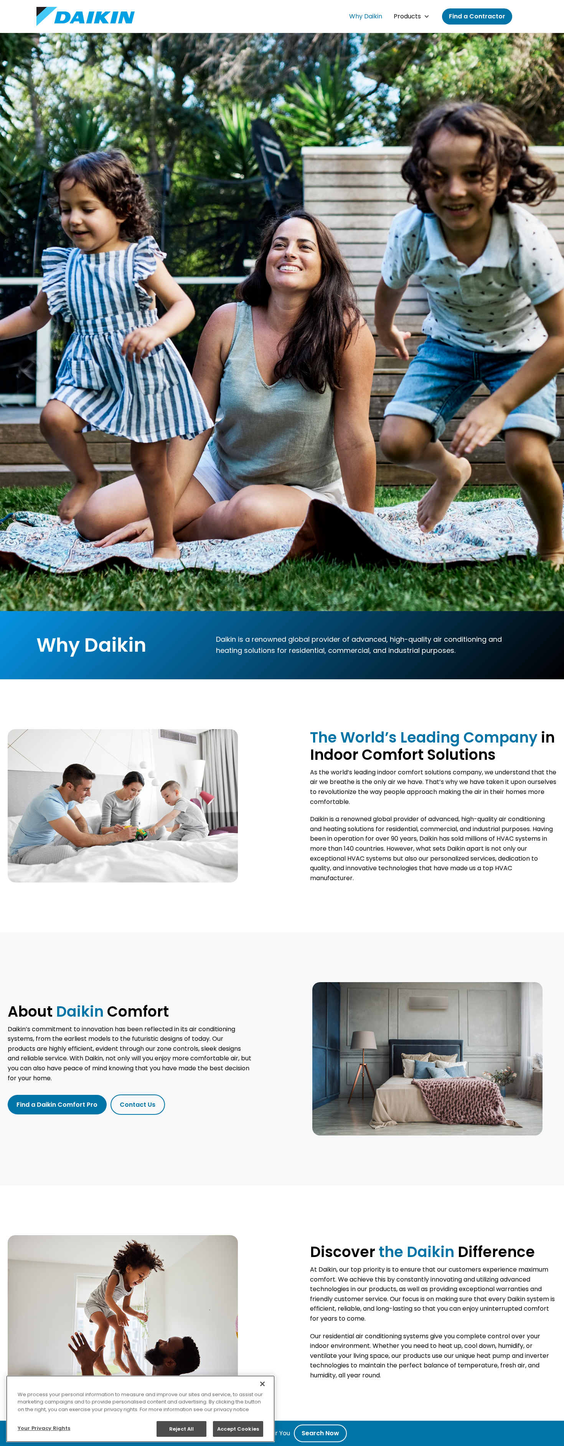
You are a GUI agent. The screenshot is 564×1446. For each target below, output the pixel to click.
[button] (365, 16)
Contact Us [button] (137, 1104)
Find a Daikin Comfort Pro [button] (56, 1104)
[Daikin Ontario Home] (85, 16)
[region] (140, 1408)
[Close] (262, 1383)
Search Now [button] (320, 1433)
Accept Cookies (238, 1428)
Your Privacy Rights (44, 1428)
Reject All (181, 1428)
